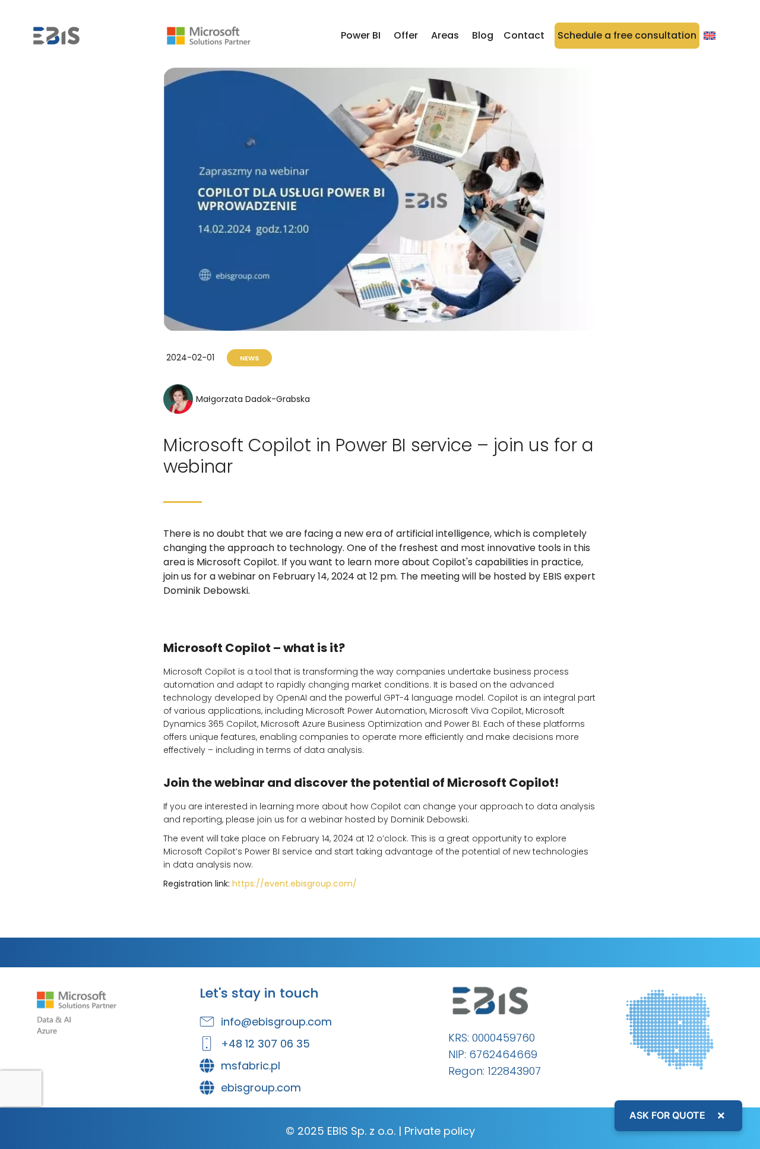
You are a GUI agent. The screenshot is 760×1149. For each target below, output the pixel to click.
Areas (445, 35)
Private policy (439, 1130)
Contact (524, 35)
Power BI (361, 35)
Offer (406, 35)
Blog (482, 35)
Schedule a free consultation (627, 35)
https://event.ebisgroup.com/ (294, 884)
